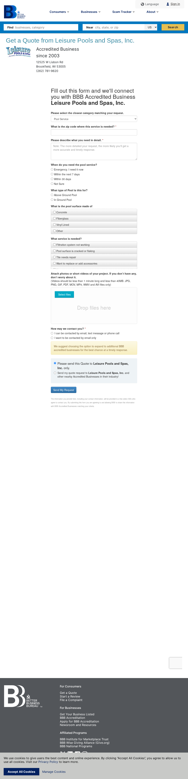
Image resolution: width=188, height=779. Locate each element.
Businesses (89, 12)
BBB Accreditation (72, 718)
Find (10, 27)
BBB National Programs (76, 746)
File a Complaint (71, 700)
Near (89, 27)
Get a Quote (68, 693)
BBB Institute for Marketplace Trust (84, 739)
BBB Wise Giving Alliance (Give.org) (85, 742)
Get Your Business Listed (77, 714)
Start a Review (70, 696)
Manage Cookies (54, 771)
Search (173, 27)
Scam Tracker (121, 12)
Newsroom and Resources (78, 725)
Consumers (58, 12)
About (151, 12)
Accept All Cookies (21, 771)
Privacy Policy (48, 762)
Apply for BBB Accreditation (79, 721)
